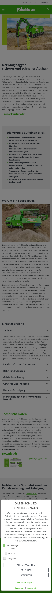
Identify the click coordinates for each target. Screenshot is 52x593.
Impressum (19, 588)
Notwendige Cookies (12, 547)
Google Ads (12, 558)
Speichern (26, 575)
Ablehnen (26, 570)
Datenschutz (31, 588)
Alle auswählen (26, 565)
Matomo (12, 553)
